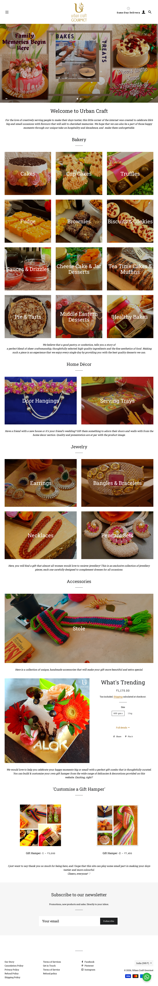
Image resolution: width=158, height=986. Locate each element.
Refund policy (50, 973)
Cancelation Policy (14, 965)
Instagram (89, 969)
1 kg (130, 713)
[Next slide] (152, 99)
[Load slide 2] (80, 98)
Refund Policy (12, 973)
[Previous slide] (6, 99)
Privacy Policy (12, 969)
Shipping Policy (12, 977)
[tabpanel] (79, 63)
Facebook (89, 961)
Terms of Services (52, 961)
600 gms (118, 713)
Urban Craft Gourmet (142, 970)
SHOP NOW (79, 64)
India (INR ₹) (142, 963)
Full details (122, 727)
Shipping (118, 696)
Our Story (9, 961)
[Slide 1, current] (77, 98)
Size (123, 707)
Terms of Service (51, 969)
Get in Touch (49, 965)
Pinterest (89, 965)
